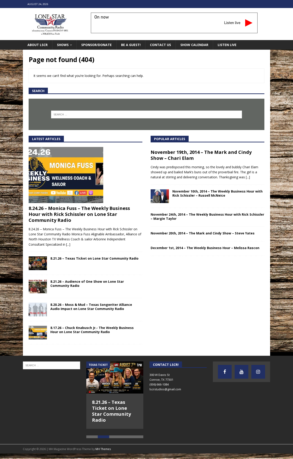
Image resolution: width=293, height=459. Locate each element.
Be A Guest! (131, 45)
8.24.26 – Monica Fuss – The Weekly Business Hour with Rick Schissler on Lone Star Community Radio (79, 214)
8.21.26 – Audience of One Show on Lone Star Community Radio (87, 283)
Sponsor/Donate (96, 45)
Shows (63, 45)
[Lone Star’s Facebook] (225, 372)
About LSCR (37, 45)
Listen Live (227, 45)
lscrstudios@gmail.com (165, 389)
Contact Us (160, 45)
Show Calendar (194, 45)
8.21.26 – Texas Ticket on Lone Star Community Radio (94, 258)
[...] (68, 244)
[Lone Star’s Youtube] (241, 372)
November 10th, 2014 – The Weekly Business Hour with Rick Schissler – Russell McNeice (217, 193)
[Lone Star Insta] (258, 372)
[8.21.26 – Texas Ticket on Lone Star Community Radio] (38, 263)
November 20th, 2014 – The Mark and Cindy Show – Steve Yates (203, 233)
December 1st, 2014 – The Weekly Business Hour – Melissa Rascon (205, 248)
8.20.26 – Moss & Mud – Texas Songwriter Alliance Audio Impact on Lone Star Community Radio (91, 306)
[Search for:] (147, 114)
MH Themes (103, 442)
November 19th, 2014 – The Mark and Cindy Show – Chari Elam (201, 155)
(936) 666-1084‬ (159, 384)
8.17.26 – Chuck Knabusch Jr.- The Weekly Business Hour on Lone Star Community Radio (92, 330)
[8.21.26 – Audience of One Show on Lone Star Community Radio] (38, 286)
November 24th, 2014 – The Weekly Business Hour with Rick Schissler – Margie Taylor (207, 216)
